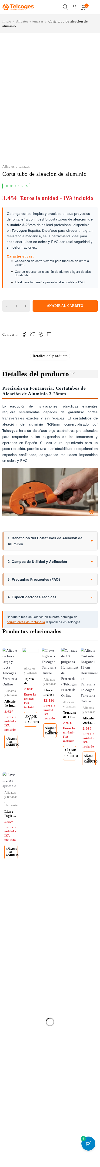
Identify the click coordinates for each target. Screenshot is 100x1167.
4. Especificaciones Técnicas (50, 588)
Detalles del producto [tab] (50, 347)
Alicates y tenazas (30, 21)
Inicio (6, 21)
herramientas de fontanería (26, 613)
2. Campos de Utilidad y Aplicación (50, 552)
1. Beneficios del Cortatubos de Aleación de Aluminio (50, 532)
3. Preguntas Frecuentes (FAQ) (50, 570)
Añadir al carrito (65, 297)
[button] (4, 38)
